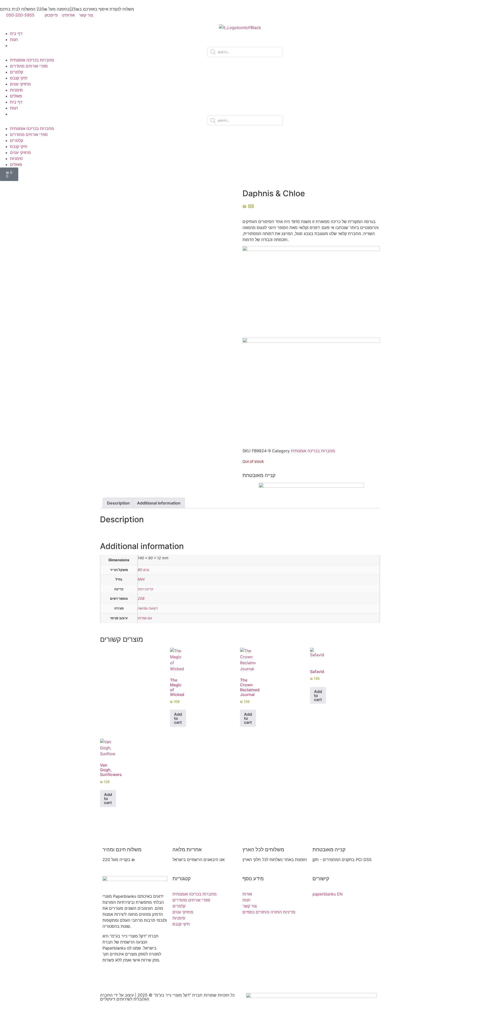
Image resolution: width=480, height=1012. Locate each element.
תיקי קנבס (18, 78)
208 (141, 598)
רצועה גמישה (148, 608)
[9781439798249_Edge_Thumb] (125, 274)
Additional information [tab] (158, 503)
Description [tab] (118, 503)
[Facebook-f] (108, 978)
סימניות (16, 90)
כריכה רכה (145, 589)
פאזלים (16, 96)
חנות (14, 39)
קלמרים (16, 72)
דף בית (16, 33)
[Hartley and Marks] (119, 268)
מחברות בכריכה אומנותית (32, 60)
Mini (141, 579)
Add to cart (178, 718)
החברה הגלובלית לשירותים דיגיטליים (124, 997)
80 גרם (143, 570)
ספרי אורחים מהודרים (29, 66)
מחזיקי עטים (20, 84)
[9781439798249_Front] (113, 262)
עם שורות (145, 618)
